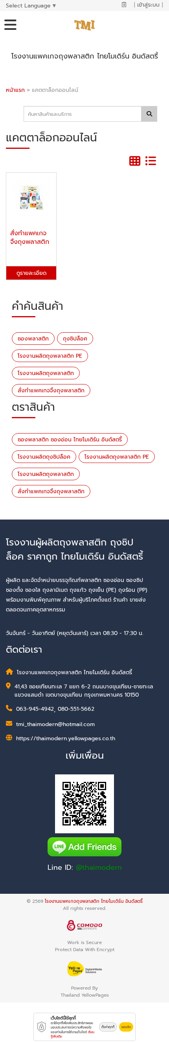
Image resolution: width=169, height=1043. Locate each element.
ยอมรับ (126, 1027)
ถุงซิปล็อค (75, 339)
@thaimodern (99, 867)
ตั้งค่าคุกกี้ (107, 1027)
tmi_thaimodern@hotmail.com (55, 724)
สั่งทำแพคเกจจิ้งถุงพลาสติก (51, 390)
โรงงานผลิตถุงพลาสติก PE (50, 356)
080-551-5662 (76, 709)
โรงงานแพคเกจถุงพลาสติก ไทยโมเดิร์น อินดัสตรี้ (94, 901)
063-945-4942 (35, 709)
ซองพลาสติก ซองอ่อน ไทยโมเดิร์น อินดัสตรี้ (70, 439)
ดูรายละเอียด (31, 273)
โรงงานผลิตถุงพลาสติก (46, 373)
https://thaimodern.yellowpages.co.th (65, 738)
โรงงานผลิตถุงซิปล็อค (44, 457)
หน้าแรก (15, 90)
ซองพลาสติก (33, 339)
